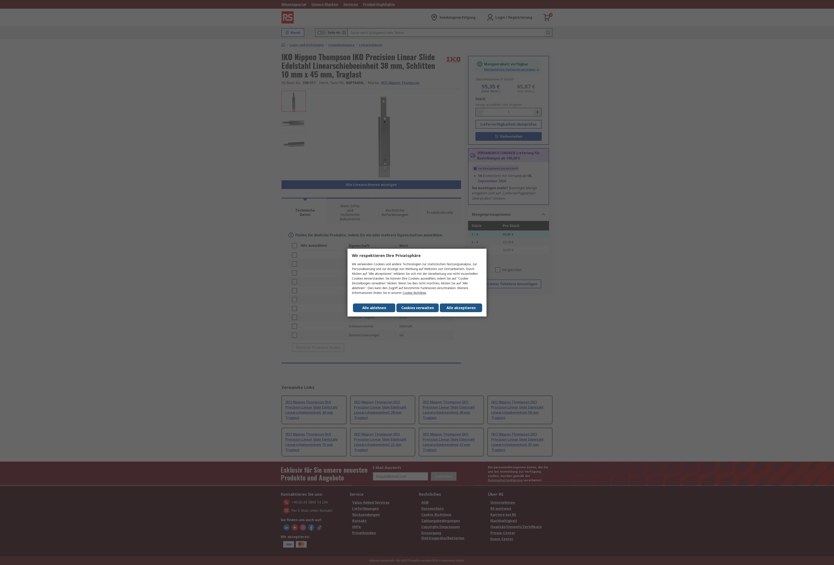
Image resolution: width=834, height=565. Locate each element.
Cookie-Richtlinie (414, 293)
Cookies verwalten (417, 307)
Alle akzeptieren (461, 307)
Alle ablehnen (374, 307)
